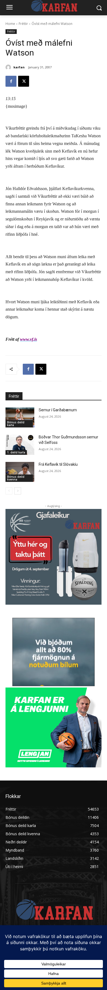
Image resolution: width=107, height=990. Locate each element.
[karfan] (9, 67)
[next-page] (17, 490)
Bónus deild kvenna (15, 478)
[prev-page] (8, 490)
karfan (19, 67)
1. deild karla (16, 452)
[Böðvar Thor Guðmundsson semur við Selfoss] (19, 445)
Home (10, 23)
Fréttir (23, 23)
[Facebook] (10, 81)
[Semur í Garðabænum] (19, 417)
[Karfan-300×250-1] (53, 727)
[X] (23, 81)
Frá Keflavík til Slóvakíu (58, 464)
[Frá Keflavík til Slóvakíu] (19, 472)
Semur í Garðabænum (58, 410)
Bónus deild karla (15, 423)
